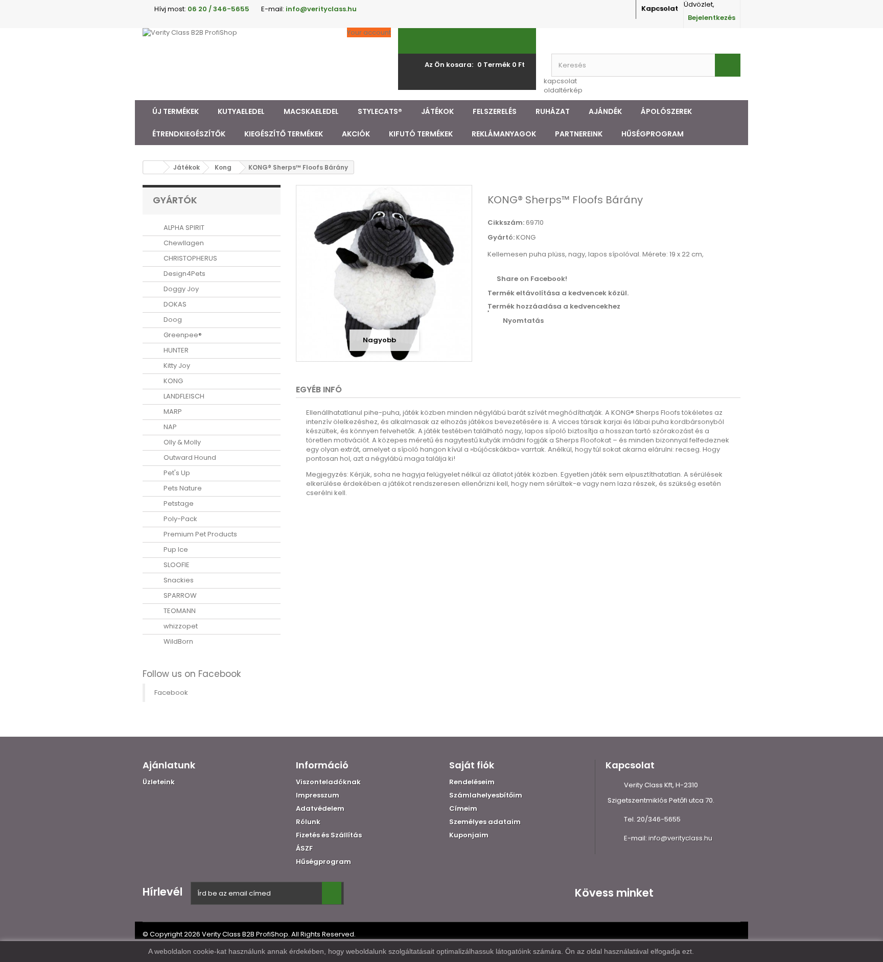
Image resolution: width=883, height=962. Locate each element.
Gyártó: (501, 237)
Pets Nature (182, 488)
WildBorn (177, 641)
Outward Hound (189, 457)
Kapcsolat (659, 8)
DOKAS (174, 304)
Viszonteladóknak (328, 782)
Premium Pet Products (199, 534)
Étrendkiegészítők (188, 134)
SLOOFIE (176, 565)
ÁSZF (304, 848)
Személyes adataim (485, 822)
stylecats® (380, 111)
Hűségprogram (652, 134)
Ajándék (605, 111)
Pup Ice (175, 549)
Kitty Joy (176, 365)
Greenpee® (182, 335)
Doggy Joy (180, 289)
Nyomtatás (523, 320)
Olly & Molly (181, 442)
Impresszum (317, 795)
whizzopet (180, 626)
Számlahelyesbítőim (485, 795)
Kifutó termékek (421, 134)
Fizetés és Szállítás (329, 835)
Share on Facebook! (532, 279)
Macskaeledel (311, 111)
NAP (169, 427)
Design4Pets (183, 273)
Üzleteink (159, 782)
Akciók (356, 134)
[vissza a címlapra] (153, 167)
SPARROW (179, 595)
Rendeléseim (472, 782)
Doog (172, 319)
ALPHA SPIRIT (183, 227)
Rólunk (308, 822)
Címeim (463, 808)
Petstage (178, 503)
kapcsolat (560, 81)
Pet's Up (176, 473)
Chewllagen (183, 243)
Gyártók (175, 200)
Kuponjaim (469, 835)
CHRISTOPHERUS (189, 258)
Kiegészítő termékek (283, 134)
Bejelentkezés (711, 17)
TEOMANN (179, 611)
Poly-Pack (179, 519)
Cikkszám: (505, 222)
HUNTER (175, 350)
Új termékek (175, 111)
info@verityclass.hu (680, 838)
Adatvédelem (320, 808)
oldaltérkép (563, 90)
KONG (172, 381)
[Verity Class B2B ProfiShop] (237, 64)
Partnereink (578, 134)
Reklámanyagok (504, 134)
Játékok (437, 111)
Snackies (178, 580)
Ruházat (553, 111)
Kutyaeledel (241, 111)
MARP (172, 411)
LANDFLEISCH (183, 396)
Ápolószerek (666, 111)
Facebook (171, 692)
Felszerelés (495, 111)
